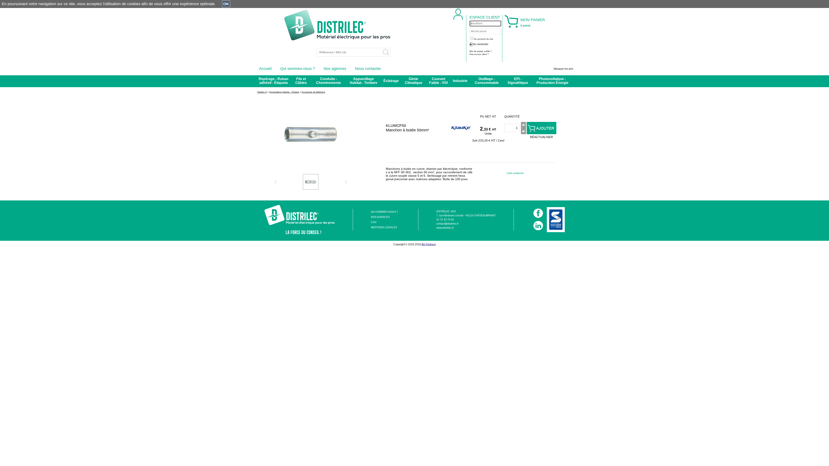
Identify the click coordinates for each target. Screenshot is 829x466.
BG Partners (429, 244)
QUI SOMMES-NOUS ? (384, 211)
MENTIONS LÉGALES (384, 227)
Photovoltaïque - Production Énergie (552, 81)
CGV (374, 222)
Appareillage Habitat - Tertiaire (363, 81)
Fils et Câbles (301, 81)
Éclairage (391, 81)
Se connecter (480, 44)
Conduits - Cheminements (328, 81)
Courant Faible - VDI (438, 81)
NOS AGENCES (380, 217)
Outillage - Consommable (487, 81)
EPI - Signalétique (518, 81)
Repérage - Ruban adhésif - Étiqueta (273, 81)
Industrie (460, 81)
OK (226, 4)
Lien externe (515, 173)
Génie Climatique (413, 81)
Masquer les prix (563, 68)
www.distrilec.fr (445, 227)
